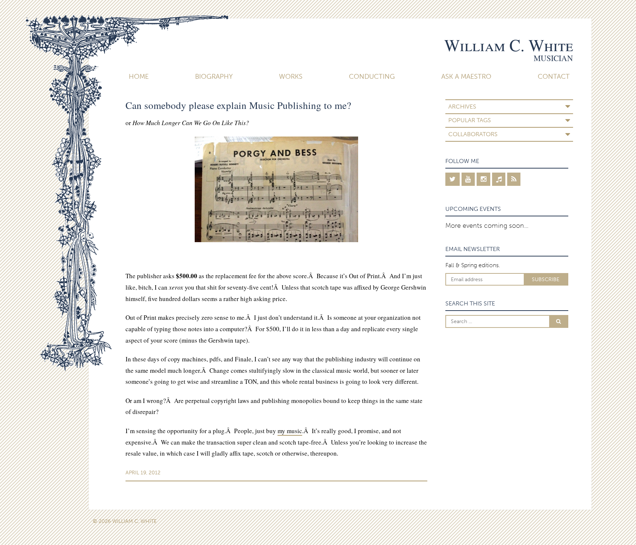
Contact (554, 76)
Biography (214, 76)
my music (290, 431)
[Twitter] (452, 179)
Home (139, 76)
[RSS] (513, 179)
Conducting (372, 76)
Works (291, 76)
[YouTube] (468, 179)
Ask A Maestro (466, 76)
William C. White (508, 45)
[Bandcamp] (499, 179)
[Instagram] (483, 179)
